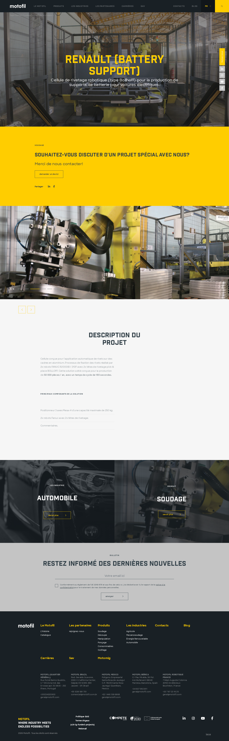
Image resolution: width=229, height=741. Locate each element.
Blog (194, 6)
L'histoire (45, 631)
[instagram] (222, 75)
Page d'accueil (16, 15)
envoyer (110, 596)
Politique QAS (82, 716)
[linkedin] (222, 69)
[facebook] (222, 88)
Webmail (82, 728)
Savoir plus (53, 515)
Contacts (179, 6)
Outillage (102, 650)
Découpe (102, 635)
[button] (208, 6)
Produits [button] (58, 6)
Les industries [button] (79, 6)
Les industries (136, 625)
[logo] (18, 6)
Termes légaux (82, 720)
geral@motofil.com (50, 697)
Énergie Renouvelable (137, 639)
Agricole (130, 631)
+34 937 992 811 (139, 689)
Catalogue (46, 635)
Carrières (128, 6)
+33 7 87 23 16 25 (171, 691)
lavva (208, 734)
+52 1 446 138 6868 (111, 694)
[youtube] (222, 81)
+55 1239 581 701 (79, 691)
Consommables (105, 646)
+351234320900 (48, 694)
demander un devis (48, 174)
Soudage (27, 15)
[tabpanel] (70, 252)
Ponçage (102, 642)
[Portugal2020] (136, 718)
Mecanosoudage (134, 635)
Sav (143, 6)
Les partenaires (104, 6)
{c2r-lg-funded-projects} (82, 724)
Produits (104, 625)
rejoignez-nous (76, 631)
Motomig (104, 658)
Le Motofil (40, 6)
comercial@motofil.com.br (84, 694)
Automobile (132, 642)
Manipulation (104, 639)
